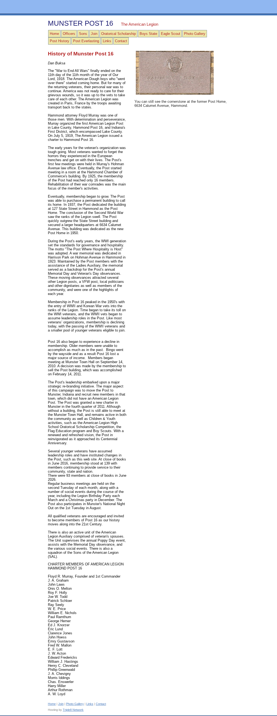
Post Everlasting (86, 41)
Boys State (148, 34)
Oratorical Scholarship (118, 34)
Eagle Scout (170, 34)
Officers (69, 34)
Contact (121, 41)
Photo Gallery (194, 34)
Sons (83, 34)
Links (107, 41)
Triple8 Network (73, 709)
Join (94, 34)
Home (54, 34)
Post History (59, 41)
